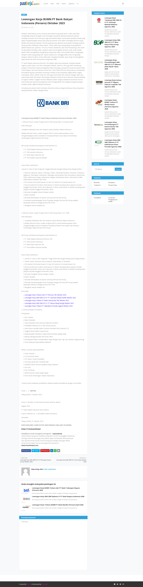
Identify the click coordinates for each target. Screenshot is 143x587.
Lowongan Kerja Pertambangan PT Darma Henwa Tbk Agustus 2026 (112, 125)
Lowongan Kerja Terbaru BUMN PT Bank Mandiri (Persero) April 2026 (57, 505)
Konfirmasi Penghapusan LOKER (112, 199)
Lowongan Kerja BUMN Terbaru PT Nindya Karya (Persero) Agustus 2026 (111, 104)
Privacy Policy (112, 185)
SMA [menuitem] (52, 4)
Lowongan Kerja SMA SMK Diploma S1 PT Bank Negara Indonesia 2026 (58, 496)
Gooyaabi (44, 584)
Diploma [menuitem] (71, 4)
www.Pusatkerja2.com (29, 445)
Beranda (96, 182)
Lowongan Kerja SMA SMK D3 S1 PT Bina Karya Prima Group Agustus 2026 (112, 43)
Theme (28, 584)
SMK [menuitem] (57, 4)
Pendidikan (97, 198)
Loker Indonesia (49, 469)
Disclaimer (111, 182)
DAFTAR (33, 391)
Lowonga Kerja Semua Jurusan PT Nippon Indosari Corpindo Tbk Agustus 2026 (113, 83)
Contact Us (97, 185)
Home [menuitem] (45, 4)
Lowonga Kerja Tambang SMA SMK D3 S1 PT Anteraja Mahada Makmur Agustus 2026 (113, 22)
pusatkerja (58, 434)
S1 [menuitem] (78, 4)
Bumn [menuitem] (64, 4)
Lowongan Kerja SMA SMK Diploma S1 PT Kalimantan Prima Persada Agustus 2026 (113, 143)
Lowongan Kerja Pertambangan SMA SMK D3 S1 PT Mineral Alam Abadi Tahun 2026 (113, 64)
